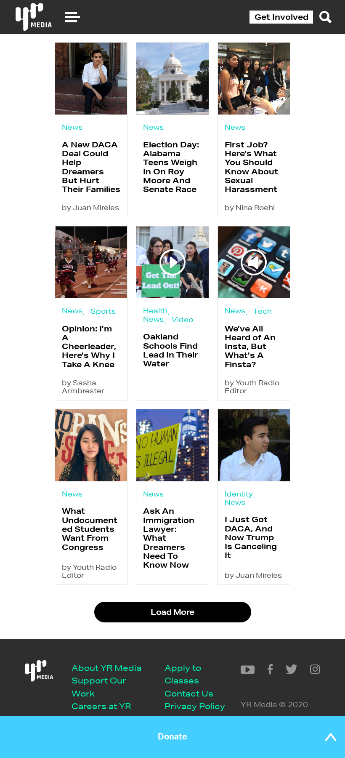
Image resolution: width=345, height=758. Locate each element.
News (72, 127)
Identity (239, 493)
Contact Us (189, 693)
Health (155, 310)
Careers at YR (101, 706)
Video (182, 319)
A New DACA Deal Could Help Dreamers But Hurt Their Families (91, 167)
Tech (262, 311)
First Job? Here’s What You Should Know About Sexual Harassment (251, 167)
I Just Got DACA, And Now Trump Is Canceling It (251, 537)
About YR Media (106, 668)
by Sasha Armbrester (83, 386)
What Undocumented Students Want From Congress (89, 528)
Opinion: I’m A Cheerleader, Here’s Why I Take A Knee (89, 346)
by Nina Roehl (250, 207)
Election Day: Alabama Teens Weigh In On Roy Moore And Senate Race (171, 167)
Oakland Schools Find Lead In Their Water (170, 350)
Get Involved (281, 16)
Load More (172, 612)
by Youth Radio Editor (252, 386)
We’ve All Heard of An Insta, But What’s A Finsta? (250, 346)
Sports (103, 311)
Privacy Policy (195, 706)
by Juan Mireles (90, 207)
